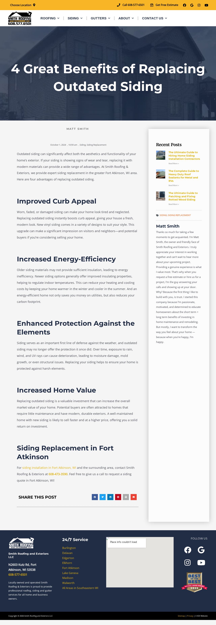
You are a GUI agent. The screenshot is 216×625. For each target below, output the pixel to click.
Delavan (67, 553)
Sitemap (181, 616)
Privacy (190, 616)
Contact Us (152, 18)
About (124, 18)
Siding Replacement (96, 144)
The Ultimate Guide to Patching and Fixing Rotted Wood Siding (183, 196)
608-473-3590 (58, 474)
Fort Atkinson (70, 568)
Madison (67, 578)
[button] (95, 497)
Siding (73, 18)
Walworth (68, 583)
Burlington (69, 548)
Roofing (48, 18)
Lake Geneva (70, 573)
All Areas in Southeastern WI (80, 588)
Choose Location (20, 5)
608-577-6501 (17, 574)
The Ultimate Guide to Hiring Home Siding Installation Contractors (184, 155)
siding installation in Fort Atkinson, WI (49, 468)
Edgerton (68, 558)
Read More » (174, 163)
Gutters (98, 18)
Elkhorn (67, 563)
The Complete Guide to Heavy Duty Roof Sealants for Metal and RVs (184, 175)
